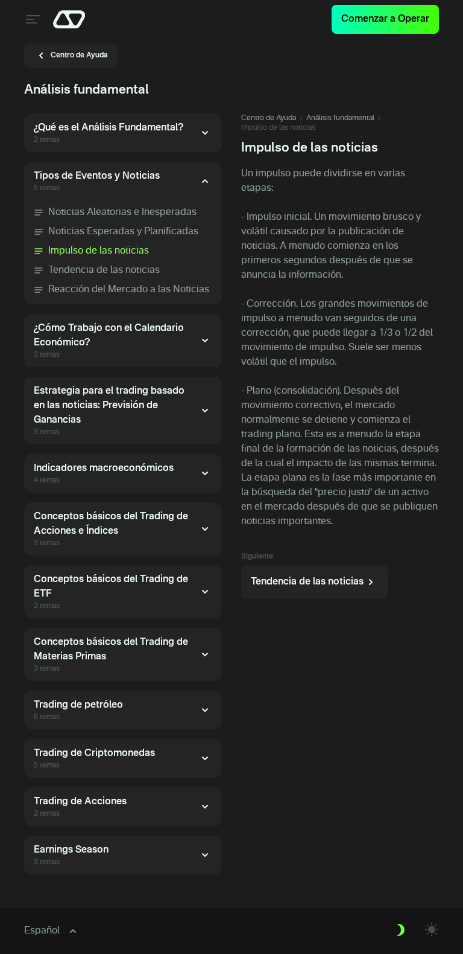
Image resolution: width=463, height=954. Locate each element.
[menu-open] (31, 19)
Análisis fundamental (340, 118)
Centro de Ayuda (268, 118)
